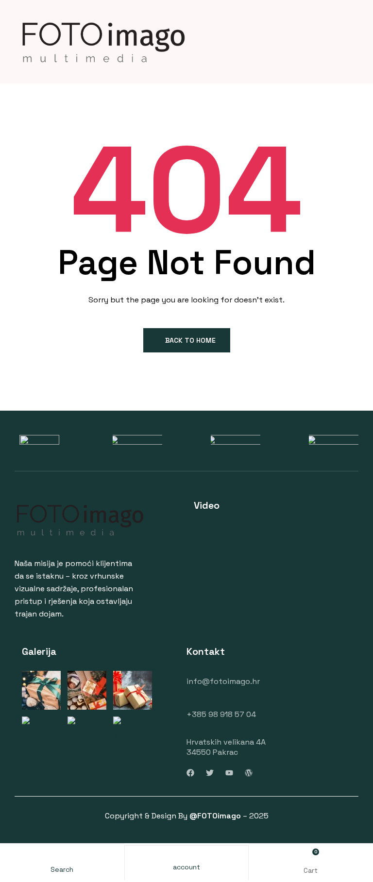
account (186, 867)
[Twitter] (210, 773)
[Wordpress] (249, 773)
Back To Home (190, 340)
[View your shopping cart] (310, 856)
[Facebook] (190, 773)
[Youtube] (229, 773)
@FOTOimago (215, 816)
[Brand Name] (39, 441)
